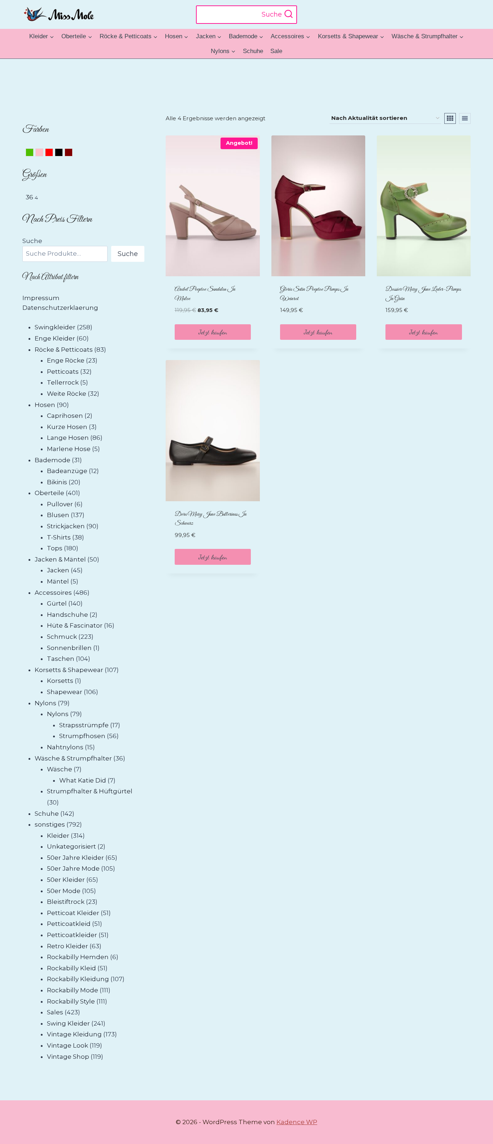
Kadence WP (296, 1122)
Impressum (41, 298)
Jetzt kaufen (212, 332)
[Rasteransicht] (450, 118)
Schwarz (62, 153)
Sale (276, 51)
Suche (32, 240)
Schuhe (253, 51)
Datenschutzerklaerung (60, 307)
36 (29, 197)
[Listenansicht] (465, 118)
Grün (33, 153)
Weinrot (72, 153)
